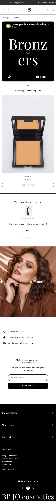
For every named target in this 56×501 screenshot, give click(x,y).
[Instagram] (28, 488)
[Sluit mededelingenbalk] (53, 2)
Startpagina (6, 18)
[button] (3, 9)
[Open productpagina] (28, 134)
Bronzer (28, 176)
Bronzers (16, 18)
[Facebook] (22, 488)
